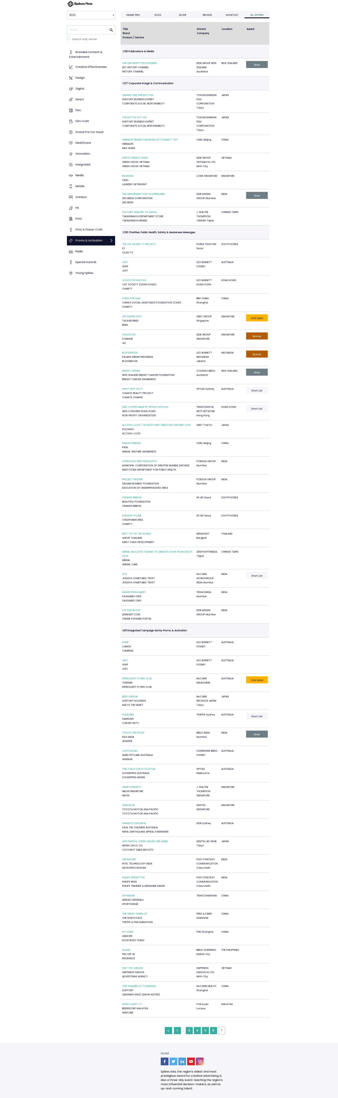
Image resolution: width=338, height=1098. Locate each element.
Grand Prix (133, 15)
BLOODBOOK (130, 352)
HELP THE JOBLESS (132, 968)
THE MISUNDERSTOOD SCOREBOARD (143, 194)
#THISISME (128, 895)
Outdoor (81, 197)
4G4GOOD (129, 334)
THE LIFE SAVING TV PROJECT (139, 244)
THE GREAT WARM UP (134, 913)
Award (250, 29)
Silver (182, 15)
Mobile (79, 186)
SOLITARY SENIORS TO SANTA (139, 212)
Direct (79, 100)
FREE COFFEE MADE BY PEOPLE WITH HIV (145, 407)
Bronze (207, 15)
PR (77, 208)
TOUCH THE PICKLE (133, 732)
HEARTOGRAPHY (131, 787)
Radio (79, 251)
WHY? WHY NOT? (132, 389)
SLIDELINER (128, 714)
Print (78, 219)
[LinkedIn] (182, 1061)
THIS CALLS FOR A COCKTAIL (139, 769)
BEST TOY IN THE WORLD (136, 533)
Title (125, 29)
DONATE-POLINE (131, 515)
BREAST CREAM (131, 371)
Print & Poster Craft (89, 230)
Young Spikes (84, 273)
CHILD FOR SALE (131, 298)
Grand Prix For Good (89, 132)
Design (80, 78)
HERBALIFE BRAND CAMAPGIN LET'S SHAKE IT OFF (150, 139)
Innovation (83, 154)
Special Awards (85, 262)
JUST (125, 262)
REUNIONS (128, 176)
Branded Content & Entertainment (85, 54)
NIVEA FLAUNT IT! (132, 1004)
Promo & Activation (88, 240)
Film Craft (82, 121)
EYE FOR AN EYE (131, 610)
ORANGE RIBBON (131, 497)
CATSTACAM (129, 751)
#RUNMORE (129, 859)
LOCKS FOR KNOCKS (134, 280)
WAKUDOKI (128, 805)
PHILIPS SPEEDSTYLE (133, 877)
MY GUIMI (127, 932)
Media (79, 175)
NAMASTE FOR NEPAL (134, 823)
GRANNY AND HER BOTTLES (138, 95)
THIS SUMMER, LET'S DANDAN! (139, 986)
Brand (126, 33)
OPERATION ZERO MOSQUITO (139, 461)
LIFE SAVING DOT (132, 316)
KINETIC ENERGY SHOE (135, 158)
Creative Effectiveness (91, 67)
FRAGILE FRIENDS (131, 443)
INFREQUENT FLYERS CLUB (137, 678)
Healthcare (83, 143)
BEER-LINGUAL (130, 696)
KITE (124, 574)
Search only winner (84, 39)
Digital (80, 89)
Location (227, 29)
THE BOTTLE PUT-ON (134, 117)
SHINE (125, 642)
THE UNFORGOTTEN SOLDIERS (139, 63)
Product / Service (133, 37)
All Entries (257, 15)
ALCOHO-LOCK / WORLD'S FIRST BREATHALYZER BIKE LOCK (156, 425)
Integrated (82, 165)
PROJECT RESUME (132, 479)
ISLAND (126, 950)
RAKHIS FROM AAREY (134, 592)
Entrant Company (203, 31)
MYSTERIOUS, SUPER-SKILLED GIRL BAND (145, 841)
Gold (157, 15)
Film (78, 110)
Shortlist (232, 15)
